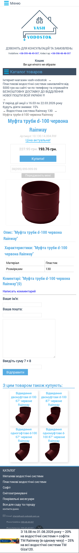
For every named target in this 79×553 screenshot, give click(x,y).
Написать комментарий (19, 291)
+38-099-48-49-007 (29, 53)
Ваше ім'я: (11, 298)
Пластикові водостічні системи (24, 482)
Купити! (38, 159)
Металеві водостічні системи (23, 476)
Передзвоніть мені (38, 175)
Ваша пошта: (13, 309)
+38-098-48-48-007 (61, 53)
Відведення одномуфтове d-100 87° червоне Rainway (54, 435)
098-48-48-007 (27, 528)
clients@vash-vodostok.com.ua (26, 516)
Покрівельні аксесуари (18, 499)
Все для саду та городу (19, 504)
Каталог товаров (26, 71)
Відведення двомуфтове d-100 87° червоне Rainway (54, 399)
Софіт (7, 487)
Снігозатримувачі (15, 493)
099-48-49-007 (27, 522)
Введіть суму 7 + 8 (17, 361)
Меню (15, 3)
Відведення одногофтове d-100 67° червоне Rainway (24, 435)
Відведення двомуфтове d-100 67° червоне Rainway (23, 399)
